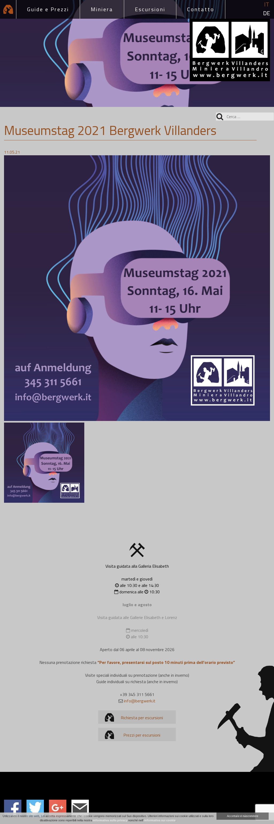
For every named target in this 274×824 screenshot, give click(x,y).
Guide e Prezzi (48, 9)
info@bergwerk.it (139, 701)
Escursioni (150, 9)
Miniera (102, 9)
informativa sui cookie (160, 820)
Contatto (200, 9)
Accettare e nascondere (242, 816)
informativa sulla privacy (110, 820)
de (266, 13)
